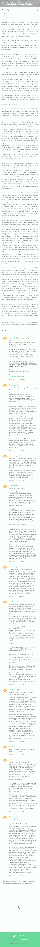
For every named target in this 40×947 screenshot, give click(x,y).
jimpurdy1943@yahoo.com (17, 338)
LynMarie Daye (13, 456)
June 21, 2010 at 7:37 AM (16, 561)
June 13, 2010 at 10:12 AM (17, 450)
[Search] (37, 4)
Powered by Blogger (21, 936)
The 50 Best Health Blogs (16, 377)
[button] (37, 10)
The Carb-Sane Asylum (19, 4)
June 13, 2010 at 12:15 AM (17, 379)
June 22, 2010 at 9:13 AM (16, 684)
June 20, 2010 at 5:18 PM (16, 480)
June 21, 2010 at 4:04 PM (16, 596)
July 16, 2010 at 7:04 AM (16, 875)
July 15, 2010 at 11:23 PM (16, 811)
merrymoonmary (24, 939)
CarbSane (12, 385)
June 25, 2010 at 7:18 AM (16, 754)
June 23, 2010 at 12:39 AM (17, 741)
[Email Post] (6, 331)
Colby (10, 760)
